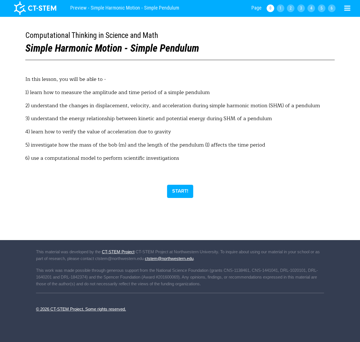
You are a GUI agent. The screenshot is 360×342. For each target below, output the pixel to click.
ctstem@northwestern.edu (169, 258)
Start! (180, 191)
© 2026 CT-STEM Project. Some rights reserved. (81, 309)
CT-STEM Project (118, 251)
